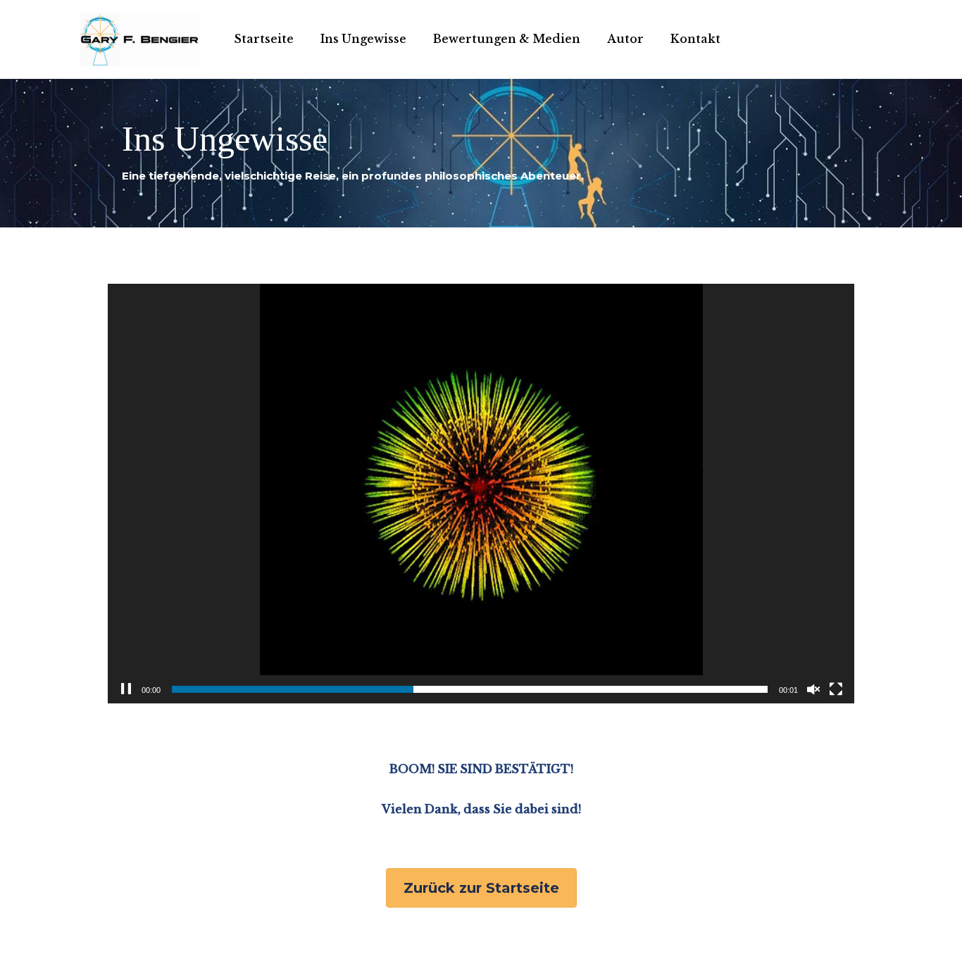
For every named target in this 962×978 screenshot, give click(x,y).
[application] (481, 493)
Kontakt (695, 39)
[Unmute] (813, 689)
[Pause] (126, 689)
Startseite (264, 39)
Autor (625, 39)
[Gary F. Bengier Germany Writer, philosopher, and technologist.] (139, 39)
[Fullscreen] (836, 689)
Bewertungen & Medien (506, 39)
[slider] (470, 689)
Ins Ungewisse (363, 39)
